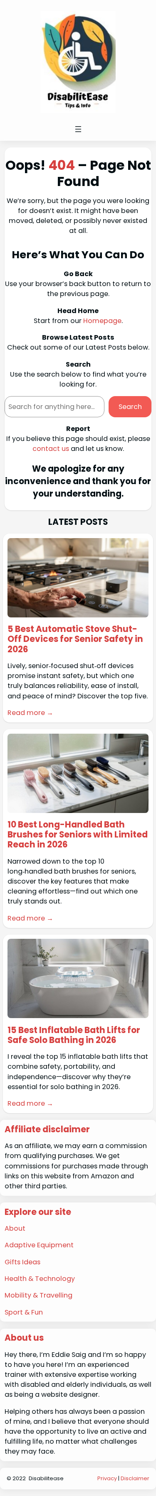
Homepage (102, 321)
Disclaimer (135, 1478)
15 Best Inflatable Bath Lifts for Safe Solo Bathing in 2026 (73, 1035)
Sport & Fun (24, 1312)
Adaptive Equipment (39, 1245)
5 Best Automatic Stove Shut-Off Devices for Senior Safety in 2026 (75, 639)
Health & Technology (40, 1278)
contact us (50, 448)
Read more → (30, 712)
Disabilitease (46, 1478)
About (15, 1228)
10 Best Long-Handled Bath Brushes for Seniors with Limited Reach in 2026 (77, 835)
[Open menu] (78, 129)
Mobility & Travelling (38, 1295)
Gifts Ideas (22, 1262)
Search (130, 406)
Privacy (107, 1478)
